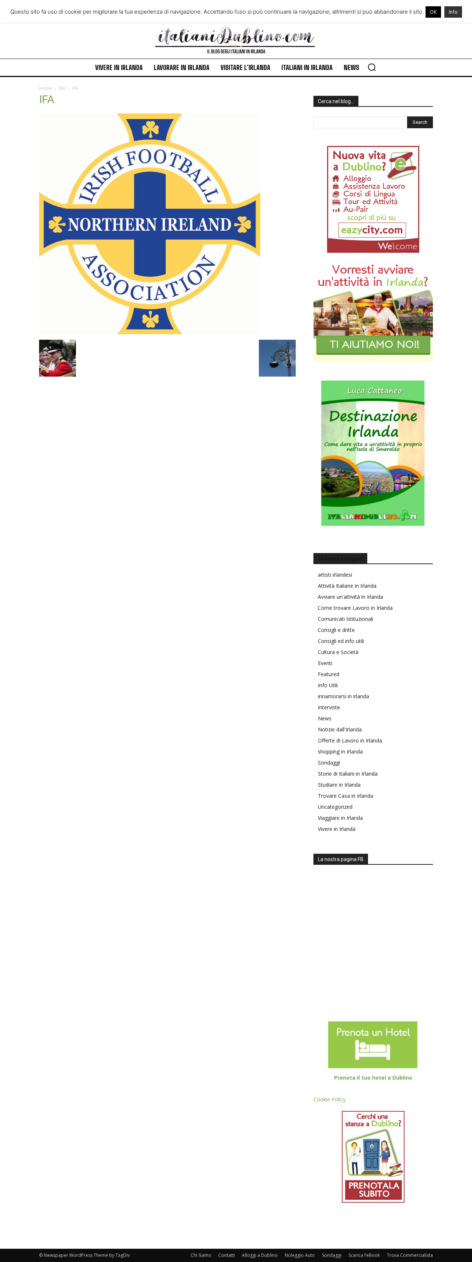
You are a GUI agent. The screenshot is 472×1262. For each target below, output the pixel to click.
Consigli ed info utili (341, 640)
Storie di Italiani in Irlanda (348, 773)
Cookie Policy (329, 1099)
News (325, 718)
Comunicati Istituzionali (345, 618)
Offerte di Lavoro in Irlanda (350, 740)
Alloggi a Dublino (260, 1255)
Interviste (329, 707)
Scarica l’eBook (364, 1255)
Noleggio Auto (300, 1255)
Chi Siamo (201, 1255)
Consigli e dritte (336, 629)
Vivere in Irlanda (336, 828)
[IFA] (149, 332)
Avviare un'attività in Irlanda (350, 596)
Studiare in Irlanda (339, 784)
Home (45, 88)
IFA (62, 88)
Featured (328, 674)
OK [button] (433, 12)
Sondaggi (329, 762)
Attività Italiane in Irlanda (347, 585)
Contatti (226, 1255)
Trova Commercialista (410, 1255)
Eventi (325, 663)
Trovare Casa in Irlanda (345, 795)
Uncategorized (335, 806)
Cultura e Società (338, 652)
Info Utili (328, 685)
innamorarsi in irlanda (343, 696)
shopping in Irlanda (340, 751)
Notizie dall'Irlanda (340, 729)
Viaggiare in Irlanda (340, 817)
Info (453, 12)
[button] (372, 67)
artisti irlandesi (335, 574)
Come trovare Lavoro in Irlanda (355, 607)
